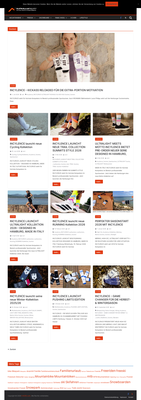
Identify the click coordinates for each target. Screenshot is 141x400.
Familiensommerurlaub (50, 371)
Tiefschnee (56, 388)
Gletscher (20, 377)
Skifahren (72, 382)
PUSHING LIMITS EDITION (79, 307)
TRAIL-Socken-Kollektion (60, 166)
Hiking (117, 310)
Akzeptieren (112, 4)
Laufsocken (56, 164)
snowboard (105, 383)
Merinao (119, 232)
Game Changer (109, 310)
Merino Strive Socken (16, 315)
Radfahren (104, 317)
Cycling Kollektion (22, 154)
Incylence (30, 94)
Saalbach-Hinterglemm (20, 382)
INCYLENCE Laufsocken (25, 239)
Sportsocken (14, 157)
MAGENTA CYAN (27, 313)
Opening (113, 377)
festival (84, 371)
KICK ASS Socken (64, 94)
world (79, 388)
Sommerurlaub (47, 388)
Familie (37, 371)
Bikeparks (23, 371)
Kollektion (113, 232)
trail (68, 164)
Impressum (123, 397)
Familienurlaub (70, 371)
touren (69, 388)
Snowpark (33, 387)
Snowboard (44, 18)
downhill (30, 371)
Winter (31, 315)
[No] (138, 4)
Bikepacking (101, 310)
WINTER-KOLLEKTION (17, 317)
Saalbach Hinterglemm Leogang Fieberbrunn (40, 382)
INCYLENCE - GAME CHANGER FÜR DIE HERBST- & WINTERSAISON (111, 314)
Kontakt (130, 397)
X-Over (73, 18)
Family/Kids (60, 18)
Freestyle (11, 377)
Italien (26, 377)
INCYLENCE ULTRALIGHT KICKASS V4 (46, 94)
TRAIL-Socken (74, 164)
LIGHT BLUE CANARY (35, 310)
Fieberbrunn (90, 371)
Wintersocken (29, 317)
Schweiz (56, 382)
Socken (72, 94)
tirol (61, 388)
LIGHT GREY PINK (15, 313)
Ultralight (113, 234)
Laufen (98, 317)
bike (9, 371)
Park (118, 377)
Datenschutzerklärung (111, 397)
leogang (31, 377)
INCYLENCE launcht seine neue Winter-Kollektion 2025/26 (26, 300)
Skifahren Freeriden (86, 382)
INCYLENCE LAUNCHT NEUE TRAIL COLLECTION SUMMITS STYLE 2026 (69, 147)
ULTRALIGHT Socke (123, 161)
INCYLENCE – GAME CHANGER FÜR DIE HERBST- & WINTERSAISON (113, 300)
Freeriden (108, 371)
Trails (74, 388)
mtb (90, 376)
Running (12, 241)
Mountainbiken (64, 376)
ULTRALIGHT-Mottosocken (103, 164)
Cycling (14, 154)
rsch (23, 94)
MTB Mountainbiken (101, 377)
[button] (22, 17)
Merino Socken (99, 234)
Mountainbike (15, 18)
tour (65, 388)
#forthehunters (16, 310)
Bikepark (16, 371)
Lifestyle (84, 18)
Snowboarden (120, 382)
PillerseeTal (123, 377)
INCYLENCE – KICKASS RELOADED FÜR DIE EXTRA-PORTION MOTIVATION (56, 90)
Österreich (86, 388)
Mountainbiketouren (81, 377)
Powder (130, 377)
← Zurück (12, 349)
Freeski (30, 18)
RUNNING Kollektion (22, 241)
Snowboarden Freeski (16, 388)
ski (63, 382)
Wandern (116, 317)
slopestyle (97, 382)
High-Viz (99, 232)
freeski (121, 371)
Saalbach (11, 382)
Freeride (98, 371)
